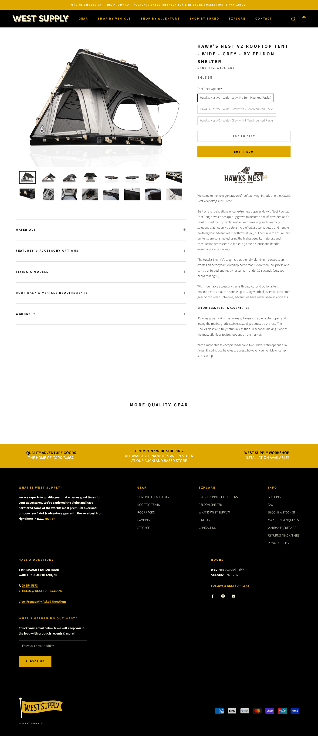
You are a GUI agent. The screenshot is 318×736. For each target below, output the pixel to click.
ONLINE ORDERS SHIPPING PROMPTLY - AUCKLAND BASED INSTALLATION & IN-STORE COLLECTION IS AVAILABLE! (159, 5)
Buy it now (244, 152)
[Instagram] (223, 596)
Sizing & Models (32, 272)
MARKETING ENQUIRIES (283, 520)
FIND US (204, 520)
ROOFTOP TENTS (148, 505)
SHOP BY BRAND (204, 19)
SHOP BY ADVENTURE (160, 19)
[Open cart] (304, 18)
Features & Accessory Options (47, 251)
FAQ (270, 505)
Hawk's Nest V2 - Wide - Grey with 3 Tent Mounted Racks (237, 120)
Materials (26, 230)
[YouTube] (233, 596)
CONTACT (263, 19)
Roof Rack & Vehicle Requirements (52, 293)
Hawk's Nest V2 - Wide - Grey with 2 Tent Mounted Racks (237, 109)
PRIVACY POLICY (278, 543)
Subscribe (35, 661)
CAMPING (143, 520)
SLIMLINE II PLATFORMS (153, 497)
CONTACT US (207, 528)
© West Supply (31, 723)
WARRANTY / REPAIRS (282, 528)
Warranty (26, 314)
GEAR (83, 19)
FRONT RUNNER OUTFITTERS (218, 497)
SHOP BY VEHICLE (114, 19)
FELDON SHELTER (210, 505)
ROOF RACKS (146, 512)
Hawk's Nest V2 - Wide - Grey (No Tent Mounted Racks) (235, 97)
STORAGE (143, 528)
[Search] (293, 18)
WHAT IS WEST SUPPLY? (214, 512)
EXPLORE (237, 19)
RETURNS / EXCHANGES (283, 535)
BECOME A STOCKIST (281, 512)
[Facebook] (212, 596)
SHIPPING (274, 497)
